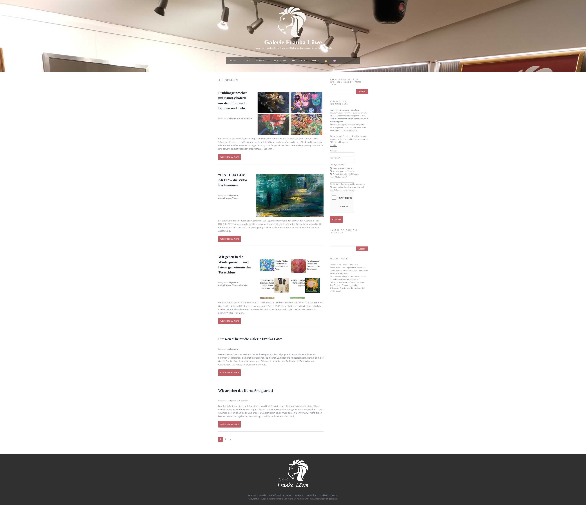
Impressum (299, 495)
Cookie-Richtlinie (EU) (329, 495)
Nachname (335, 157)
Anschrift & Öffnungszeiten (279, 495)
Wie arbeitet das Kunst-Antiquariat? (245, 391)
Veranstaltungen (240, 285)
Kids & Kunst (279, 60)
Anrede (333, 145)
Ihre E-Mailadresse (338, 177)
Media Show (299, 60)
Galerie (246, 60)
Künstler (261, 60)
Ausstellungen (245, 118)
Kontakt (262, 495)
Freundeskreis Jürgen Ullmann (345, 174)
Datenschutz (311, 495)
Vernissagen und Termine (343, 171)
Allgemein (233, 118)
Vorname (333, 150)
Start (233, 60)
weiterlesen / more (229, 156)
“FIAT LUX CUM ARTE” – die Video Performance (232, 180)
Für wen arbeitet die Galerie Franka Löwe (250, 339)
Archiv (315, 60)
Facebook (252, 495)
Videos (235, 198)
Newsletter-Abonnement (343, 168)
